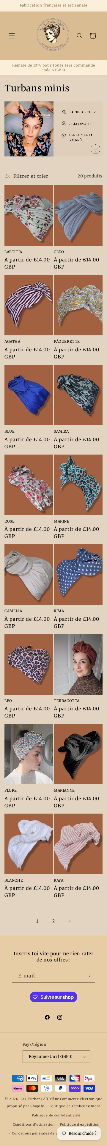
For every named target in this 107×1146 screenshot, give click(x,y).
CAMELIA (13, 611)
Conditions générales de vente (38, 1133)
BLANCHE (13, 880)
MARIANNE (64, 790)
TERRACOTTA (67, 701)
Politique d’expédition (79, 1124)
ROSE (9, 521)
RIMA (59, 611)
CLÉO (59, 252)
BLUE (9, 431)
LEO (8, 701)
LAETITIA (13, 252)
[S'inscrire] (88, 976)
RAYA (58, 880)
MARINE (62, 521)
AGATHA (12, 341)
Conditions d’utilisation (34, 1124)
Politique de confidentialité (56, 1115)
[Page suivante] (69, 920)
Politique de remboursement (74, 1106)
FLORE (10, 790)
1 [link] (37, 921)
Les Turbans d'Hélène (40, 1099)
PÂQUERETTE (67, 341)
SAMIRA (61, 431)
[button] (11, 35)
